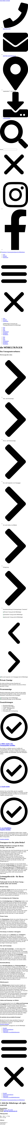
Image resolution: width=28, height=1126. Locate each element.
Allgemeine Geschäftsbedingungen (11, 1032)
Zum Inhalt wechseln (5, 0)
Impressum (5, 257)
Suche (1, 149)
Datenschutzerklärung (8, 1029)
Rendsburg (5, 334)
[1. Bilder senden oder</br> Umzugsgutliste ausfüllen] (14, 740)
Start (4, 254)
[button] (14, 134)
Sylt (4, 329)
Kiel (4, 327)
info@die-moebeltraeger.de (10, 1111)
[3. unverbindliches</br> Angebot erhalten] (14, 825)
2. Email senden (5, 786)
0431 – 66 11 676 (8, 1109)
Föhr (4, 330)
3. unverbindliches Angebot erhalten (5, 828)
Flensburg (5, 333)
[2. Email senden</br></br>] (14, 783)
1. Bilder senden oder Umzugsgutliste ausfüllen (7, 744)
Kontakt (5, 256)
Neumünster (6, 331)
